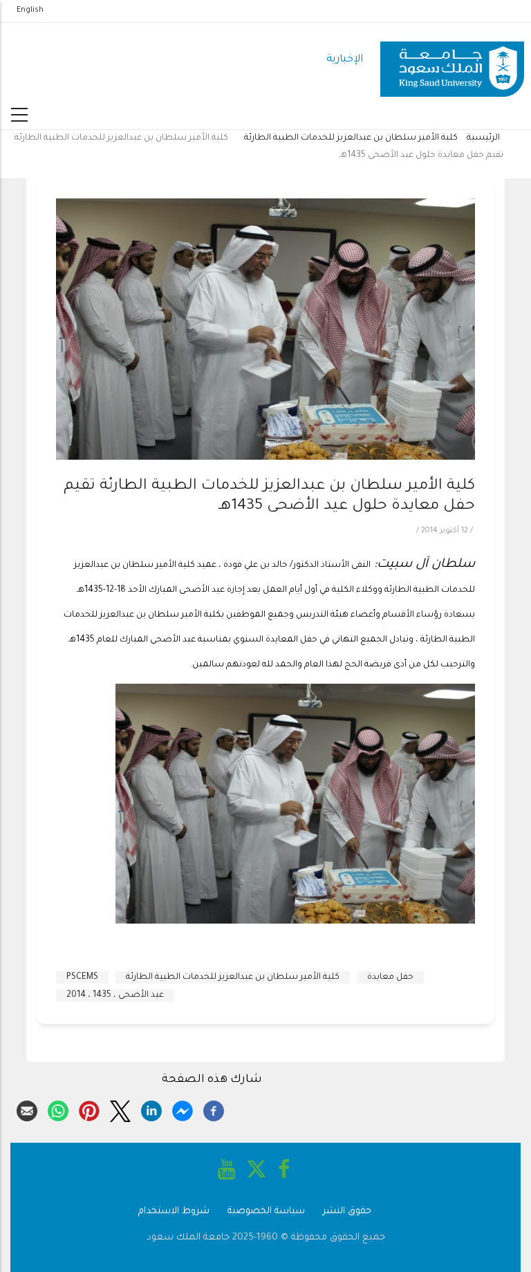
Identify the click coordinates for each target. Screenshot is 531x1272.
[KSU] (452, 60)
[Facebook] (213, 1109)
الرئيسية (483, 138)
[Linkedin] (151, 1109)
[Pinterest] (89, 1109)
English (30, 10)
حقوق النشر (347, 1211)
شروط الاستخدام (173, 1211)
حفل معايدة (390, 977)
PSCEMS (82, 977)
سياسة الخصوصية (266, 1211)
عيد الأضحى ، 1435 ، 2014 (115, 995)
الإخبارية (344, 60)
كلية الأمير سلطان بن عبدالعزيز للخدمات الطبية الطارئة (351, 138)
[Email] (27, 1109)
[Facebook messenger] (182, 1109)
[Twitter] (120, 1109)
